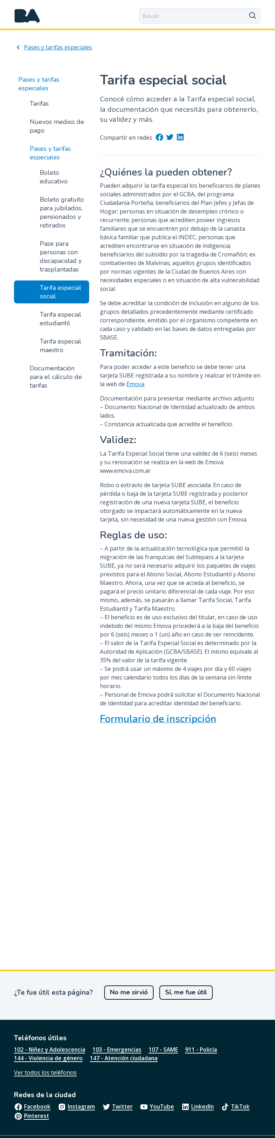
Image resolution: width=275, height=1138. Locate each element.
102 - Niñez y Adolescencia (49, 1049)
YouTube (162, 1106)
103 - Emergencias (116, 1049)
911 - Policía (201, 1049)
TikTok (240, 1106)
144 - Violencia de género (48, 1058)
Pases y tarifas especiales (58, 47)
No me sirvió (129, 992)
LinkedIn (202, 1106)
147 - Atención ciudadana (124, 1058)
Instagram (81, 1106)
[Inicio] (27, 16)
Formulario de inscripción (158, 719)
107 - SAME (163, 1049)
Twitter (122, 1106)
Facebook (37, 1106)
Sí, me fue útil (186, 992)
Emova (135, 384)
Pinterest (36, 1116)
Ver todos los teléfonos (45, 1072)
